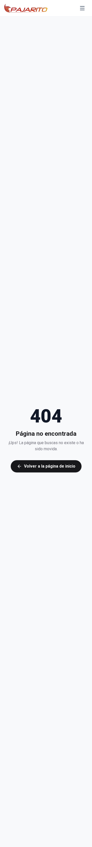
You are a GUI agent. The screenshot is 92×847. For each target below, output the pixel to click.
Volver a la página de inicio (49, 466)
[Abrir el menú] (82, 8)
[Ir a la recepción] (26, 8)
